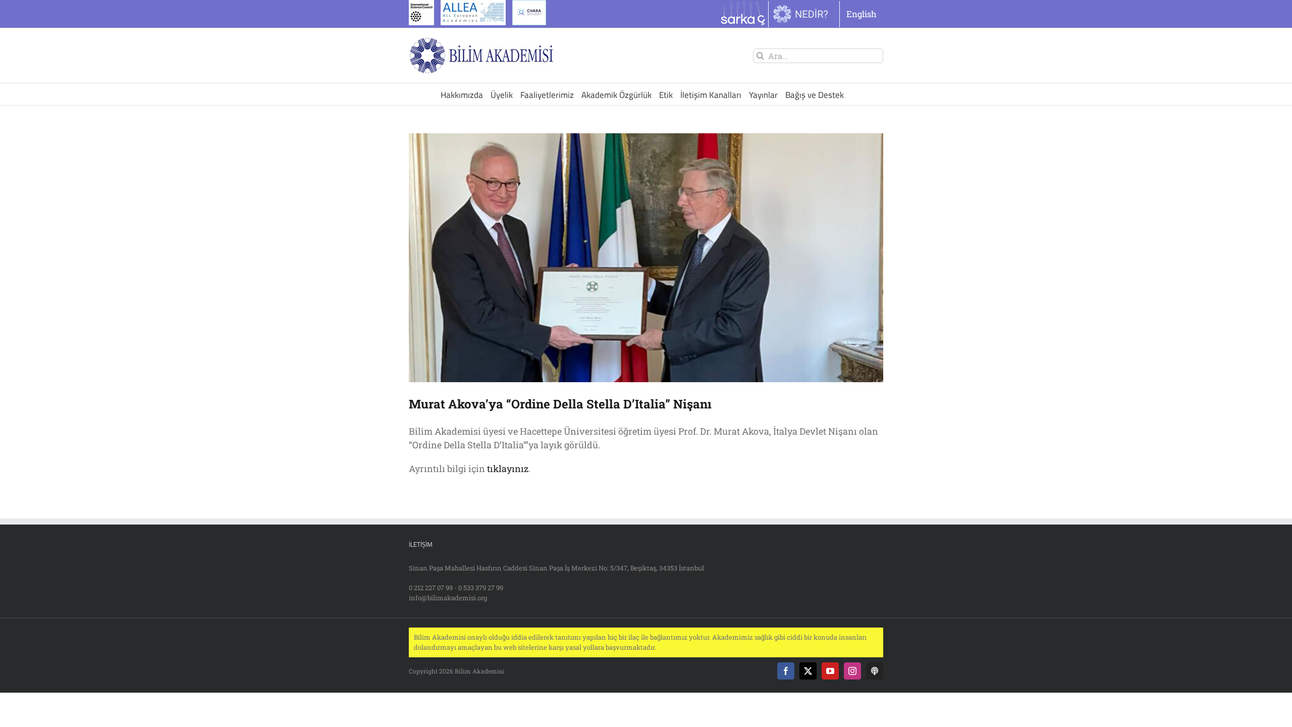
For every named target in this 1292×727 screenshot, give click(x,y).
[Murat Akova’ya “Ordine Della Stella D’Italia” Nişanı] (646, 257)
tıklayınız (507, 468)
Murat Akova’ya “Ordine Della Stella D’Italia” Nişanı (560, 404)
